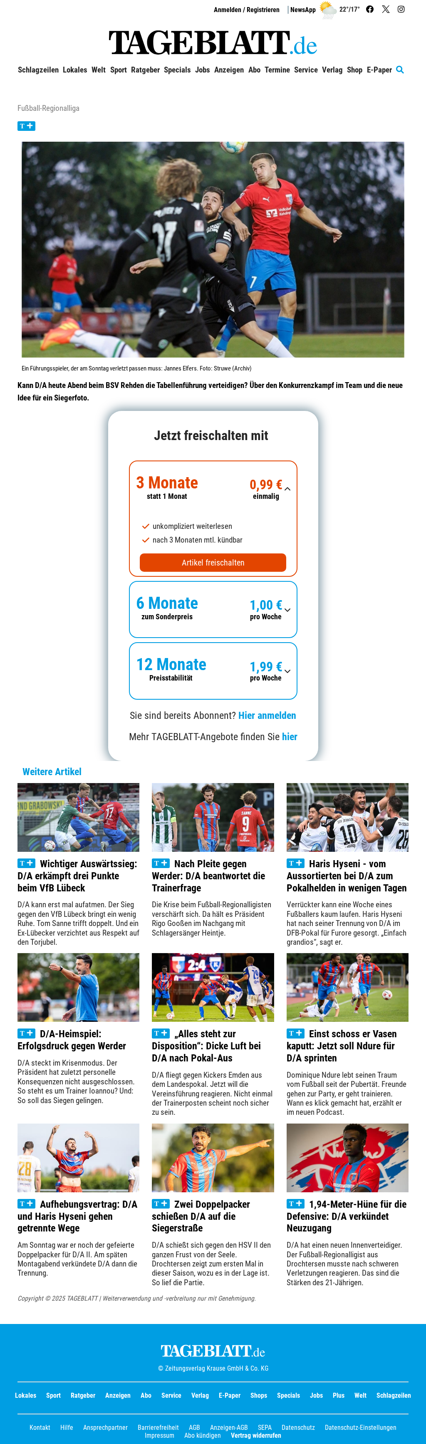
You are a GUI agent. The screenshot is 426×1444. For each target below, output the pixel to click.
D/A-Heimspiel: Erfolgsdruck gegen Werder (71, 1040)
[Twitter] (387, 10)
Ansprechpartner (105, 1427)
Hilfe (66, 1427)
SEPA (265, 1427)
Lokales (25, 1395)
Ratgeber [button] (145, 70)
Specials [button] (177, 70)
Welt (360, 1395)
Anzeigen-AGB (229, 1427)
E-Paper (229, 1395)
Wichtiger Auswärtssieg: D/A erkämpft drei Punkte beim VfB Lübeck (77, 876)
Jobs (202, 70)
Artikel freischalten (213, 563)
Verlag (200, 1395)
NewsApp (303, 10)
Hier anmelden (267, 715)
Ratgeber (83, 1395)
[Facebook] (371, 10)
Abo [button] (254, 70)
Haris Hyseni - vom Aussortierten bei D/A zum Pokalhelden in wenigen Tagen (347, 876)
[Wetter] (328, 9)
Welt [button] (99, 70)
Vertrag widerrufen (256, 1435)
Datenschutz (298, 1427)
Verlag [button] (332, 70)
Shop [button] (354, 70)
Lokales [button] (75, 70)
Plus (338, 1395)
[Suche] (402, 70)
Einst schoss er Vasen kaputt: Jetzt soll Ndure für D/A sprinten (342, 1046)
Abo (146, 1395)
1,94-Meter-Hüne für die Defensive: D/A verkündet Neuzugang (346, 1216)
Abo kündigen (202, 1435)
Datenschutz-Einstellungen (360, 1427)
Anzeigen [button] (229, 70)
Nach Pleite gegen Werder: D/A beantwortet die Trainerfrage (208, 876)
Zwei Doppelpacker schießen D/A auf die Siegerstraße (201, 1216)
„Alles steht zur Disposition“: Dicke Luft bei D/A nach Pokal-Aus (206, 1046)
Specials (288, 1395)
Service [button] (306, 70)
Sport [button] (118, 70)
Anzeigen (118, 1395)
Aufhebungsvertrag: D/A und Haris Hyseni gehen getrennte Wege (77, 1216)
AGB (194, 1427)
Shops (258, 1395)
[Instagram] (402, 10)
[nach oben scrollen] (413, 1431)
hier (289, 737)
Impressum (159, 1435)
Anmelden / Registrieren (247, 10)
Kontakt (40, 1427)
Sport (53, 1395)
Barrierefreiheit (158, 1427)
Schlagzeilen (38, 70)
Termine (277, 70)
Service (171, 1395)
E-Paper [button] (379, 70)
